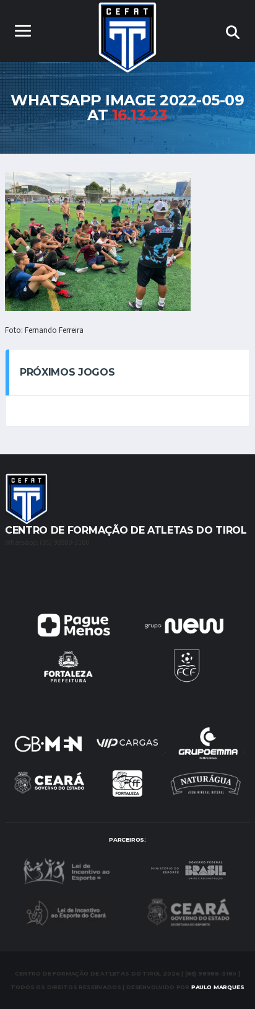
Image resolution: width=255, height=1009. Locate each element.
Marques (217, 987)
